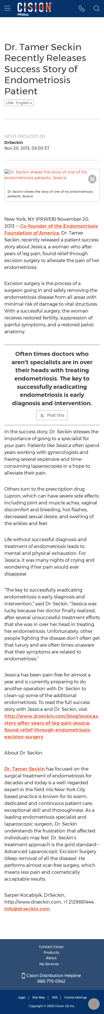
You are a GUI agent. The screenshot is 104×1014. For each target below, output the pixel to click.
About (51, 958)
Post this (55, 415)
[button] (82, 8)
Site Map (38, 997)
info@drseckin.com (27, 909)
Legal (21, 997)
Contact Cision (51, 947)
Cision (59, 1006)
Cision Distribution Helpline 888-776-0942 (53, 978)
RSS (54, 997)
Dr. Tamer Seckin (24, 769)
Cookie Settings (75, 997)
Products (51, 952)
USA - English (18, 103)
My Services (49, 964)
